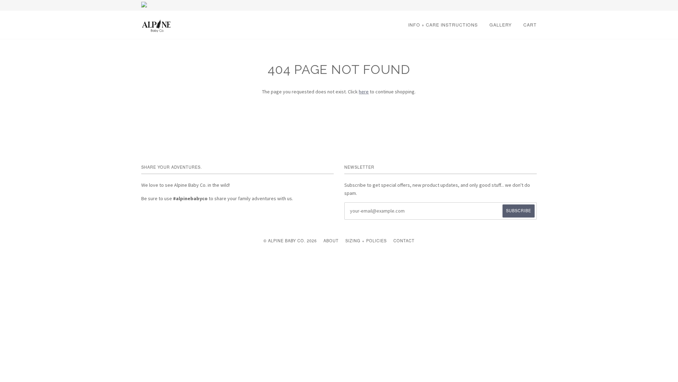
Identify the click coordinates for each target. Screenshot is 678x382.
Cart (530, 25)
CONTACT (404, 240)
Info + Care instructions (443, 25)
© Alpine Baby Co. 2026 (290, 240)
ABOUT (331, 240)
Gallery (500, 25)
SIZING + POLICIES (366, 240)
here (364, 91)
